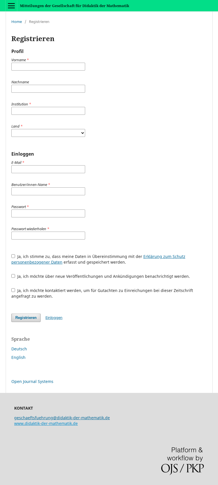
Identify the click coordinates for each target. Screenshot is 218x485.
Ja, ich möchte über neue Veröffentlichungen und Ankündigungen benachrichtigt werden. (103, 276)
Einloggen (53, 317)
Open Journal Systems (32, 381)
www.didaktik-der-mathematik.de (46, 423)
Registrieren (26, 317)
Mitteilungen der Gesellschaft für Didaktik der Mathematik (74, 5)
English (18, 357)
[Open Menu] (11, 5)
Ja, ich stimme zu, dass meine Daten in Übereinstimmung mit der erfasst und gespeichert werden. (98, 259)
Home (16, 21)
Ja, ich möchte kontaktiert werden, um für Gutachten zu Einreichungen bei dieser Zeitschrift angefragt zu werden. (102, 293)
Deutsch (19, 348)
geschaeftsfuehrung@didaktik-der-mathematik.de (62, 417)
